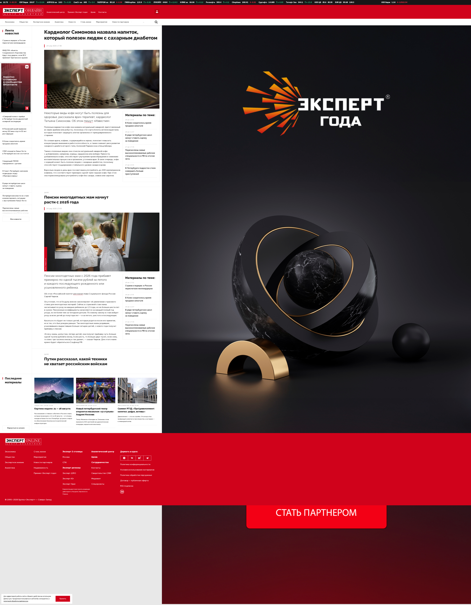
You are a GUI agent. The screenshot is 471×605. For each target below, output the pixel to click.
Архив (93, 12)
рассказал (78, 294)
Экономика (9, 22)
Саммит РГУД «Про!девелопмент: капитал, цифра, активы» (136, 410)
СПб (65, 462)
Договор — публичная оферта (134, 480)
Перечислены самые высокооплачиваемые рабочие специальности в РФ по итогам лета (15, 212)
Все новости (15, 219)
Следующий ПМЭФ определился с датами (11, 162)
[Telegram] (147, 458)
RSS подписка (126, 486)
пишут (88, 121)
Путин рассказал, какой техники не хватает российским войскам (75, 361)
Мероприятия (101, 22)
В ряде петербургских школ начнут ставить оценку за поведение (13, 185)
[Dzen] (124, 458)
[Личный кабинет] (157, 11)
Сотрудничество (100, 462)
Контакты (102, 12)
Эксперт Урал (69, 484)
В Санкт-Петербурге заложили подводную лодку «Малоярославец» (15, 173)
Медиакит (96, 478)
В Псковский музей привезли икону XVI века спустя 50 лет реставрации (14, 131)
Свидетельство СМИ (101, 473)
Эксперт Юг (68, 478)
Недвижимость (41, 468)
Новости (72, 22)
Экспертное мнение (41, 22)
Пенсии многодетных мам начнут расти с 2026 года (76, 199)
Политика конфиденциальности (135, 464)
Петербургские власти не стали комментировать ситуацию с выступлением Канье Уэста (15, 198)
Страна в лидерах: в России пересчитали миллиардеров (14, 41)
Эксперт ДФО (69, 473)
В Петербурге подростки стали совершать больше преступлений (140, 171)
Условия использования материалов (137, 470)
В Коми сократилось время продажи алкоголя (13, 142)
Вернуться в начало (16, 428)
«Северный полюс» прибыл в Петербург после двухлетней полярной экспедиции (15, 118)
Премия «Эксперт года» (78, 12)
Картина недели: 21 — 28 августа (52, 408)
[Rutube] (140, 458)
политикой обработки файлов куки (16, 601)
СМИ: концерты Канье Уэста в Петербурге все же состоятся (15, 152)
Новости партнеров (120, 22)
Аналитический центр (56, 12)
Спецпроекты (97, 484)
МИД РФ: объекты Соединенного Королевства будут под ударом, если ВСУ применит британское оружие (15, 54)
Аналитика (59, 22)
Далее (46, 192)
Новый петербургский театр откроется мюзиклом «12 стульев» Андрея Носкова (95, 411)
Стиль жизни (86, 22)
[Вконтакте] (132, 458)
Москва (66, 457)
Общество (23, 22)
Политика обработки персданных (136, 475)
